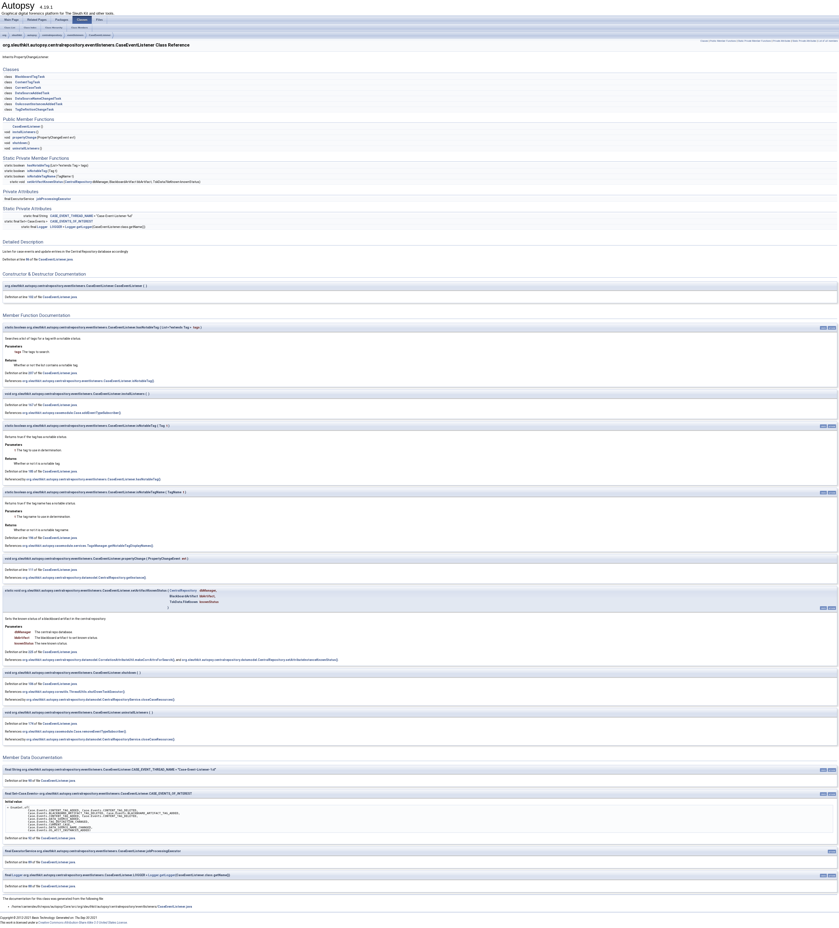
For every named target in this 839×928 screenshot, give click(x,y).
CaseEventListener (100, 35)
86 (27, 259)
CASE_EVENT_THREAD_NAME (71, 216)
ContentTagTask (27, 82)
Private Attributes (781, 41)
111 (30, 570)
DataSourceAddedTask (32, 93)
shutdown (19, 143)
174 (30, 723)
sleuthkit (17, 35)
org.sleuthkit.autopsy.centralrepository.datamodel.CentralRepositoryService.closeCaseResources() (100, 699)
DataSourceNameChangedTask (38, 98)
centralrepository (52, 35)
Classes (704, 41)
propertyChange (24, 137)
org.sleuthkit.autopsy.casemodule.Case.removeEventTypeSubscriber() (74, 731)
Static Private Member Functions (754, 41)
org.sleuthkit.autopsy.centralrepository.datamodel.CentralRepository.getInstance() (84, 577)
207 (30, 373)
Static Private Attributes (804, 41)
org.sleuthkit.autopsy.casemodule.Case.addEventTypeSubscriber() (71, 413)
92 (30, 838)
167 (30, 405)
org (4, 35)
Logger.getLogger (78, 227)
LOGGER (56, 227)
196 (30, 538)
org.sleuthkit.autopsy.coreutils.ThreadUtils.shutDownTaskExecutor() (73, 691)
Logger (42, 227)
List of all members (828, 41)
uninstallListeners (25, 148)
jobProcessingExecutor (53, 199)
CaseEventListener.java (55, 259)
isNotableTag (37, 171)
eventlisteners (75, 35)
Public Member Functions (723, 41)
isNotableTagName (41, 176)
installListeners (24, 132)
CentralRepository (78, 182)
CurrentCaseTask (28, 87)
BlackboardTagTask (30, 76)
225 (30, 652)
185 (30, 471)
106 (30, 684)
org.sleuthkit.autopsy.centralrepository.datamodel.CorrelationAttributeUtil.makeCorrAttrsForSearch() (98, 660)
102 (30, 297)
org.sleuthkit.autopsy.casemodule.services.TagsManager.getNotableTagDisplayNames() (87, 545)
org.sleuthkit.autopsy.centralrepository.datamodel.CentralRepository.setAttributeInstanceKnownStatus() (260, 660)
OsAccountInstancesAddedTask (38, 104)
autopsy (32, 35)
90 (30, 780)
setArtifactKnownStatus (45, 182)
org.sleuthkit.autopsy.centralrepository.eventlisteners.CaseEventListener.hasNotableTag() (93, 479)
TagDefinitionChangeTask (34, 109)
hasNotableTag (38, 165)
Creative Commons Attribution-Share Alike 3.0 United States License (82, 922)
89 (30, 862)
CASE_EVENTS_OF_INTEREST (71, 221)
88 (30, 886)
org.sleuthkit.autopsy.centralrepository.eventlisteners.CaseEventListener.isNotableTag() (88, 381)
